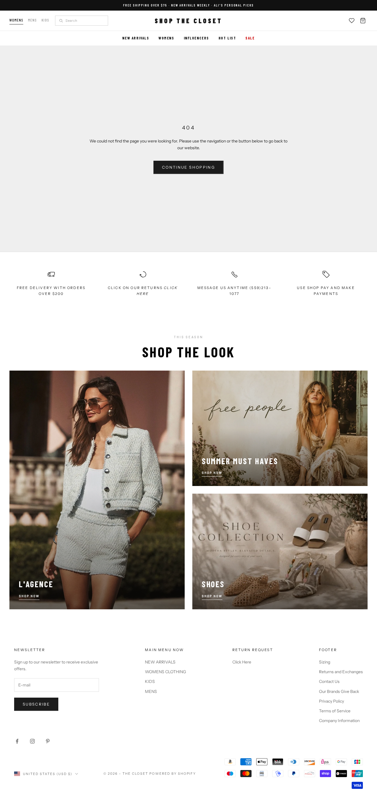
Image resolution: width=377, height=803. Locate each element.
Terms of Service (334, 711)
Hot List (227, 38)
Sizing (324, 662)
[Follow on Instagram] (32, 741)
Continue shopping (188, 167)
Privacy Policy (331, 701)
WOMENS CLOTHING (165, 671)
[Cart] (363, 20)
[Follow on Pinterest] (48, 741)
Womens (16, 20)
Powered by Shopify (172, 774)
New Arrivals (135, 38)
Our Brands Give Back (339, 691)
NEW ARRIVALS (160, 662)
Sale (249, 38)
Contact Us (329, 681)
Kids (45, 20)
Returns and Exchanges (341, 671)
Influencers (196, 38)
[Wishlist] (351, 20)
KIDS (150, 681)
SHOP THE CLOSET (188, 20)
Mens (32, 20)
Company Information (339, 720)
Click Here (241, 662)
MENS (151, 691)
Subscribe (36, 704)
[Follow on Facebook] (17, 741)
